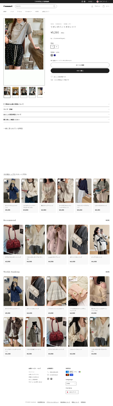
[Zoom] (24, 51)
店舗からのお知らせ (34, 377)
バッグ (12, 11)
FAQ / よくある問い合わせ (35, 382)
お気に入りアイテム (34, 374)
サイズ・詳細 (8, 109)
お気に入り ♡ (45, 11)
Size (52, 43)
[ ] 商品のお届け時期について (14, 104)
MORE (107, 220)
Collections (59, 24)
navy (55, 55)
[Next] (44, 92)
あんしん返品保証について (12, 114)
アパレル (19, 11)
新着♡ (5, 11)
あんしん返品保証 (33, 379)
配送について (75, 402)
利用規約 (83, 402)
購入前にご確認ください (12, 120)
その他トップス (67, 24)
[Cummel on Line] (51, 379)
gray (52, 55)
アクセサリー (28, 11)
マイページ (31, 372)
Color (55, 52)
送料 (54, 60)
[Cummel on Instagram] (48, 379)
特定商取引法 (41, 402)
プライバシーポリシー (53, 402)
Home (52, 24)
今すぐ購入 (80, 71)
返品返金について (65, 402)
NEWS (37, 11)
